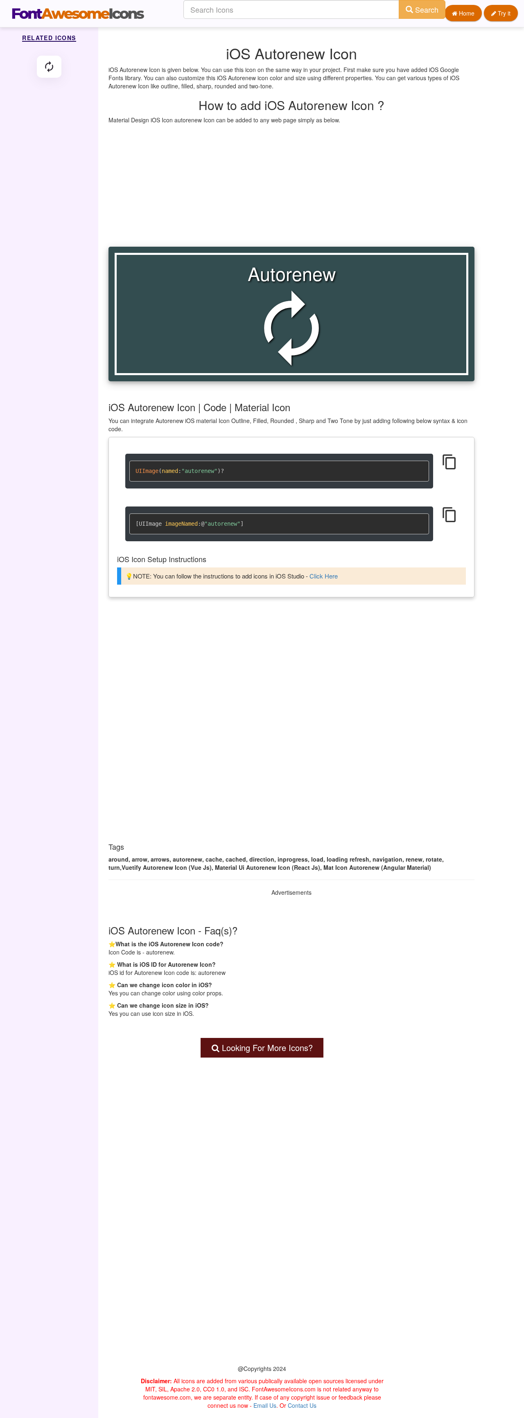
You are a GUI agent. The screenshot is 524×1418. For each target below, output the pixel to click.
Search (425, 9)
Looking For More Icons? (266, 1047)
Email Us (264, 1405)
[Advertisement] (291, 185)
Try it (503, 13)
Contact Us (302, 1405)
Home (465, 13)
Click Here (323, 576)
